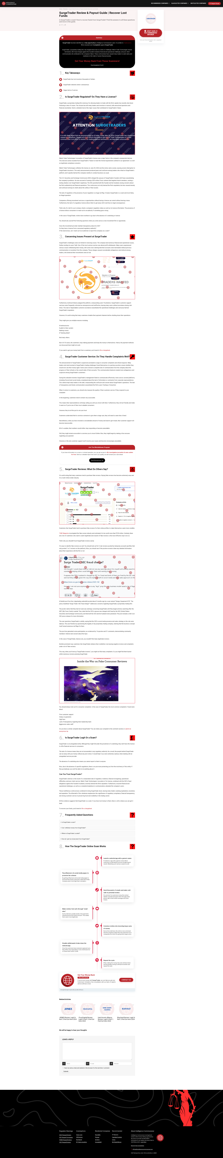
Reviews (65, 9)
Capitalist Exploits (117, 1137)
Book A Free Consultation (137, 1145)
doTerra (97, 1139)
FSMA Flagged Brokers (65, 1140)
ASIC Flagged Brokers (65, 1135)
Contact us (126, 980)
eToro (113, 1139)
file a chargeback (105, 350)
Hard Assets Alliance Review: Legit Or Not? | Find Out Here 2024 (105, 1019)
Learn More (143, 1142)
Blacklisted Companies (179, 3)
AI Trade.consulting (81, 1142)
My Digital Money (116, 1142)
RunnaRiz (97, 1135)
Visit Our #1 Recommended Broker (151, 33)
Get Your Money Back (86, 975)
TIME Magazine (64, 533)
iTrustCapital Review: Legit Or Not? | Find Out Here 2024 (86, 1019)
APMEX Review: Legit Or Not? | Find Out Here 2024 (68, 1018)
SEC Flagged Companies (66, 1137)
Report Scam (215, 3)
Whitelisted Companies (198, 3)
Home (60, 9)
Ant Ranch (79, 1139)
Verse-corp (79, 1135)
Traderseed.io (127, 43)
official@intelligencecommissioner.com (143, 1149)
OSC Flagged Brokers (65, 1142)
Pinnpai (97, 1137)
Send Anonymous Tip (97, 460)
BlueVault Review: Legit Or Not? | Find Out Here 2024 (126, 1018)
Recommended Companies (159, 3)
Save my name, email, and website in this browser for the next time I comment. (87, 1068)
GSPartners (79, 1137)
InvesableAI (98, 1142)
